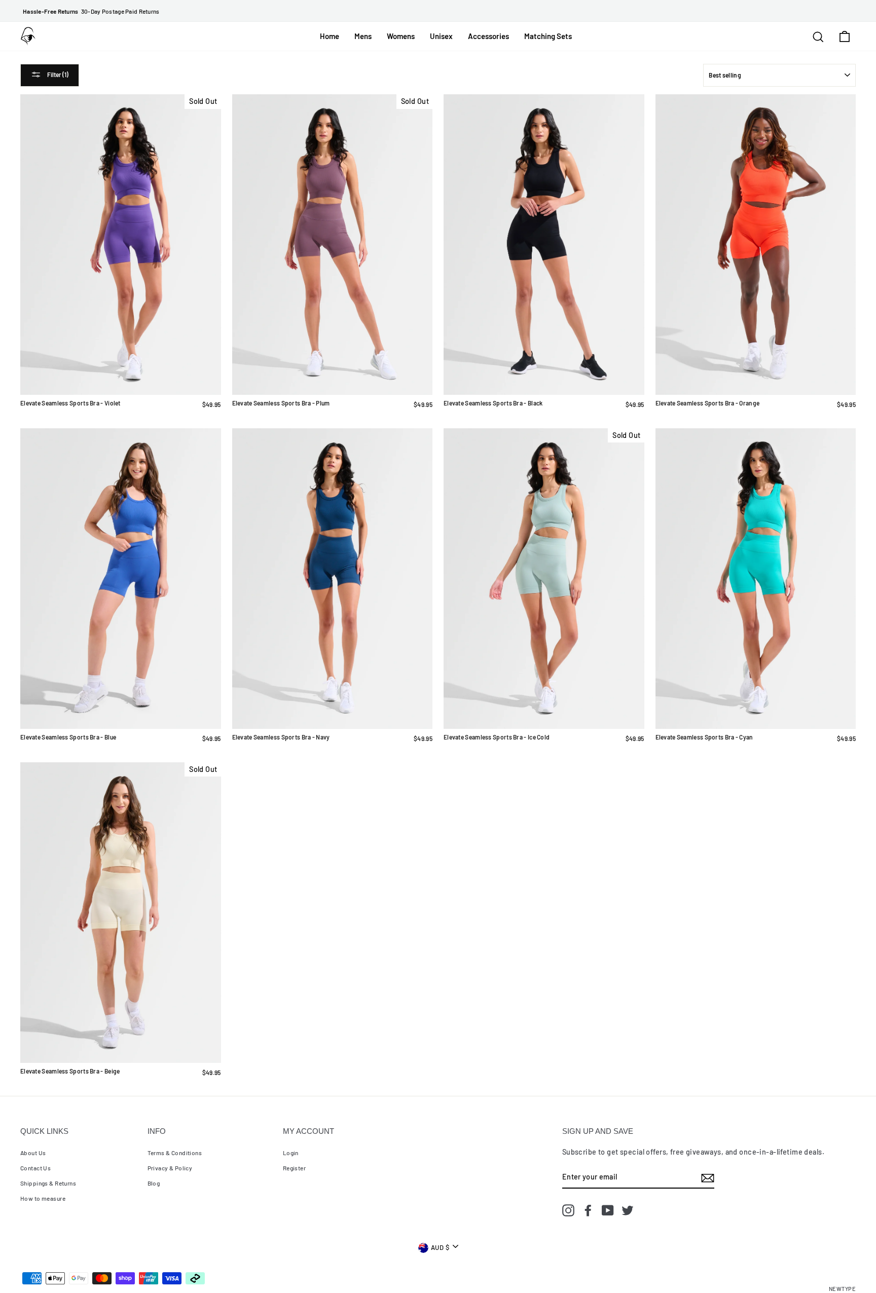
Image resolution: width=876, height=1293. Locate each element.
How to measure (42, 1198)
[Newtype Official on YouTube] (608, 1210)
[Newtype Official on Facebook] (588, 1210)
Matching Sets (548, 36)
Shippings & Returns (48, 1183)
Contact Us (35, 1167)
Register (294, 1167)
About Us (33, 1152)
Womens (401, 36)
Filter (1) (57, 74)
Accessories (488, 36)
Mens (363, 36)
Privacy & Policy (170, 1167)
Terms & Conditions (175, 1152)
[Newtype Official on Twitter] (628, 1210)
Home (329, 36)
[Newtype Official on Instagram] (568, 1210)
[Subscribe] (707, 1177)
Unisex (441, 36)
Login (291, 1152)
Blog (154, 1183)
